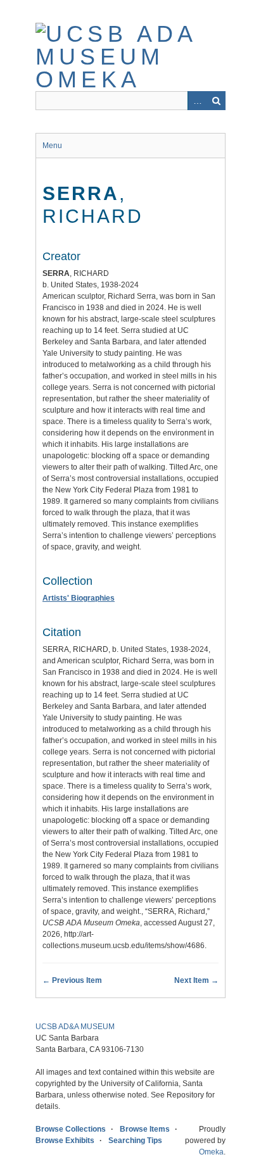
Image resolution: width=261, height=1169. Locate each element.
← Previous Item (72, 980)
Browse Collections (70, 1129)
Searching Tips (135, 1140)
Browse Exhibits (64, 1140)
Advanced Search (197, 100)
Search (216, 100)
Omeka (211, 1151)
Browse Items (145, 1129)
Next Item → (196, 980)
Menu (52, 145)
